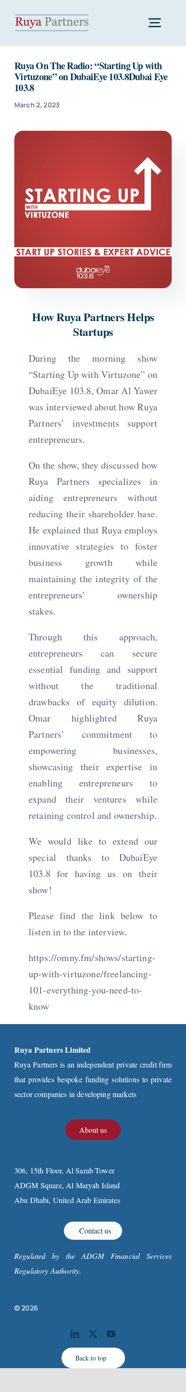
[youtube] (111, 1333)
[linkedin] (75, 1333)
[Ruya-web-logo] (52, 17)
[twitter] (93, 1333)
